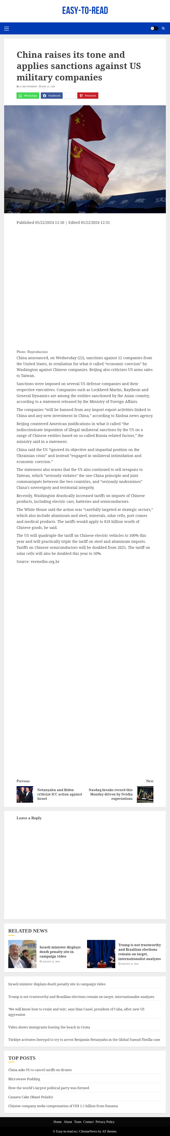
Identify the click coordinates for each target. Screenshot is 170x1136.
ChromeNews (88, 1131)
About (68, 1122)
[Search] (163, 28)
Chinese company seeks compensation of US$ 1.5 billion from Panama (63, 1106)
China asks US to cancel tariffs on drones (40, 1070)
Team (77, 1122)
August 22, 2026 (51, 961)
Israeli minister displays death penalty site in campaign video (60, 952)
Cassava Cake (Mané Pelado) (30, 1097)
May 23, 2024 (48, 86)
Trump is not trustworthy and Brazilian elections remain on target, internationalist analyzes (139, 952)
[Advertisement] (85, 256)
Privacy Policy (105, 1122)
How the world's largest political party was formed (48, 1088)
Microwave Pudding (24, 1079)
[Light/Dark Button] (154, 28)
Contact (88, 1122)
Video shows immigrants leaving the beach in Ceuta (49, 1027)
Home (57, 1122)
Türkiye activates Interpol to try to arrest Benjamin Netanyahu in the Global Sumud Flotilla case (84, 1039)
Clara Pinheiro (28, 86)
